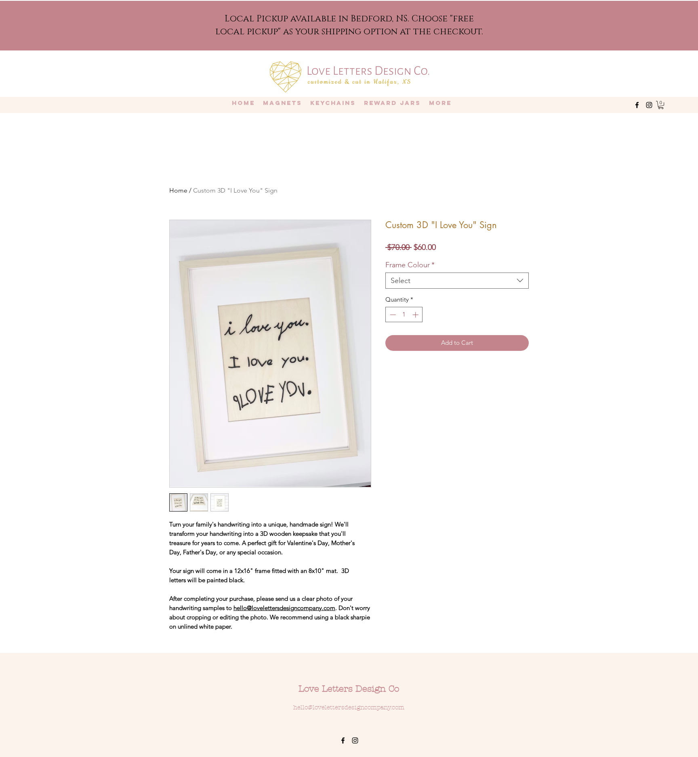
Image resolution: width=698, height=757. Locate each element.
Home (178, 190)
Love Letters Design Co (349, 689)
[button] (661, 105)
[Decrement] (392, 314)
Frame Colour (410, 264)
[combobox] (457, 281)
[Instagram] (649, 105)
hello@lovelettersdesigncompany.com (284, 608)
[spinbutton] (404, 314)
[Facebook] (637, 105)
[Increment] (416, 314)
